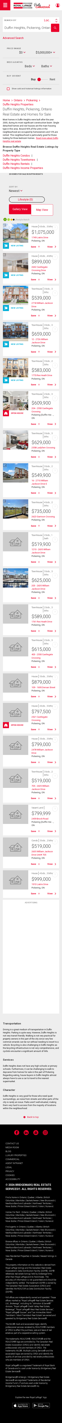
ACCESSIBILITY (13, 1179)
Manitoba (20, 1200)
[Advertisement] (31, 959)
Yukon (41, 1206)
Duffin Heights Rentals (16, 163)
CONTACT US (12, 1143)
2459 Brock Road (40, 818)
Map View (42, 209)
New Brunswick (47, 1200)
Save (33, 246)
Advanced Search (13, 38)
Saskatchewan (32, 1200)
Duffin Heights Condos (16, 155)
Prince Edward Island (27, 1206)
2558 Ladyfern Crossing (43, 447)
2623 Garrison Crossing (43, 516)
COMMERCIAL (13, 1159)
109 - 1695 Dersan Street (43, 687)
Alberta (39, 1197)
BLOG (8, 1151)
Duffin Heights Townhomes (19, 159)
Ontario (22, 1197)
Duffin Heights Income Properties (23, 168)
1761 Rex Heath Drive (42, 621)
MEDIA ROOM (12, 1147)
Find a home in (12, 1197)
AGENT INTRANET (14, 1163)
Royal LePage (32, 5)
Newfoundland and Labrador (18, 1203)
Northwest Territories (42, 1203)
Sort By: (13, 187)
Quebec (31, 1197)
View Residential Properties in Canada (22, 1256)
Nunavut (49, 1206)
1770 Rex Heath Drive (42, 375)
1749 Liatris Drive (40, 237)
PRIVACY (10, 1171)
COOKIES (10, 1175)
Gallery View (20, 209)
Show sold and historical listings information (29, 88)
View (50, 246)
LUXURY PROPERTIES (16, 1155)
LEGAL (9, 1167)
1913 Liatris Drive (40, 884)
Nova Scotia (11, 1206)
